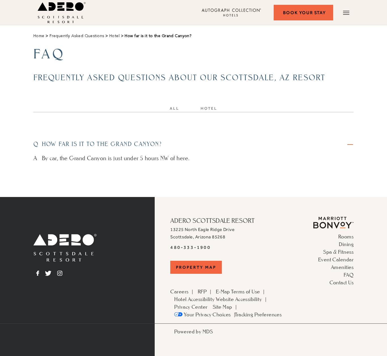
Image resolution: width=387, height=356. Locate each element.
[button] (303, 12)
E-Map (223, 291)
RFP (202, 291)
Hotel (114, 36)
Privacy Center (190, 306)
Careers (179, 291)
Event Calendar (336, 259)
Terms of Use (245, 291)
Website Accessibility (239, 299)
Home (38, 36)
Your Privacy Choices (206, 314)
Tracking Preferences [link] (258, 314)
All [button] (174, 108)
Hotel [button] (209, 108)
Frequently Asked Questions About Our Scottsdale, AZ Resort (179, 77)
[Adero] (65, 259)
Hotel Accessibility (194, 299)
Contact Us (341, 282)
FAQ (349, 274)
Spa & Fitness (338, 251)
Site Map (222, 306)
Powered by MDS (193, 331)
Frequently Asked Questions (76, 36)
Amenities (342, 267)
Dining (346, 244)
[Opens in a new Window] (333, 226)
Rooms (346, 236)
